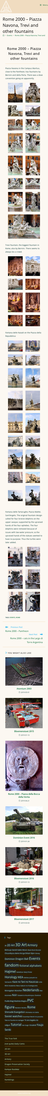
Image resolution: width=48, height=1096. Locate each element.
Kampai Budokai (12, 1069)
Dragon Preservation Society (17, 1064)
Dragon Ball (22, 958)
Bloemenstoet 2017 (24, 919)
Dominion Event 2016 (24, 837)
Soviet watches (13, 1016)
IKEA (20, 977)
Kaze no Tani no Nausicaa (25, 981)
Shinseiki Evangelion (15, 1012)
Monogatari (9, 990)
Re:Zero (24, 1008)
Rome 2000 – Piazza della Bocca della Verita (24, 795)
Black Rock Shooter (34, 950)
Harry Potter (28, 972)
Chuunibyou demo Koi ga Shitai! (17, 953)
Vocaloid (32, 1025)
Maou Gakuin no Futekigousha (26, 986)
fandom (12, 965)
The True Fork (11, 1038)
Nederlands (31, 990)
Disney (37, 953)
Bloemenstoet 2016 (24, 878)
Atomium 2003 (24, 688)
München (18, 990)
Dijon (33, 953)
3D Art (21, 944)
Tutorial (16, 1025)
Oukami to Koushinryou (25, 995)
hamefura (19, 972)
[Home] (3, 35)
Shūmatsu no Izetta (32, 1012)
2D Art (11, 945)
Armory (32, 945)
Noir (14, 995)
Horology (11, 977)
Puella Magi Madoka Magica (16, 1001)
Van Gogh (25, 1025)
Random (18, 1008)
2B (5, 946)
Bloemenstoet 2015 (24, 731)
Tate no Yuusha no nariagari (14, 1020)
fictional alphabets (30, 965)
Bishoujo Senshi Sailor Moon (16, 950)
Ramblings (9, 1079)
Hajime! (10, 971)
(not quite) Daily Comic (15, 1043)
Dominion (10, 958)
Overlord (38, 995)
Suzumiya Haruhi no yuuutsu (33, 1017)
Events (12, 617)
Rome (18, 617)
